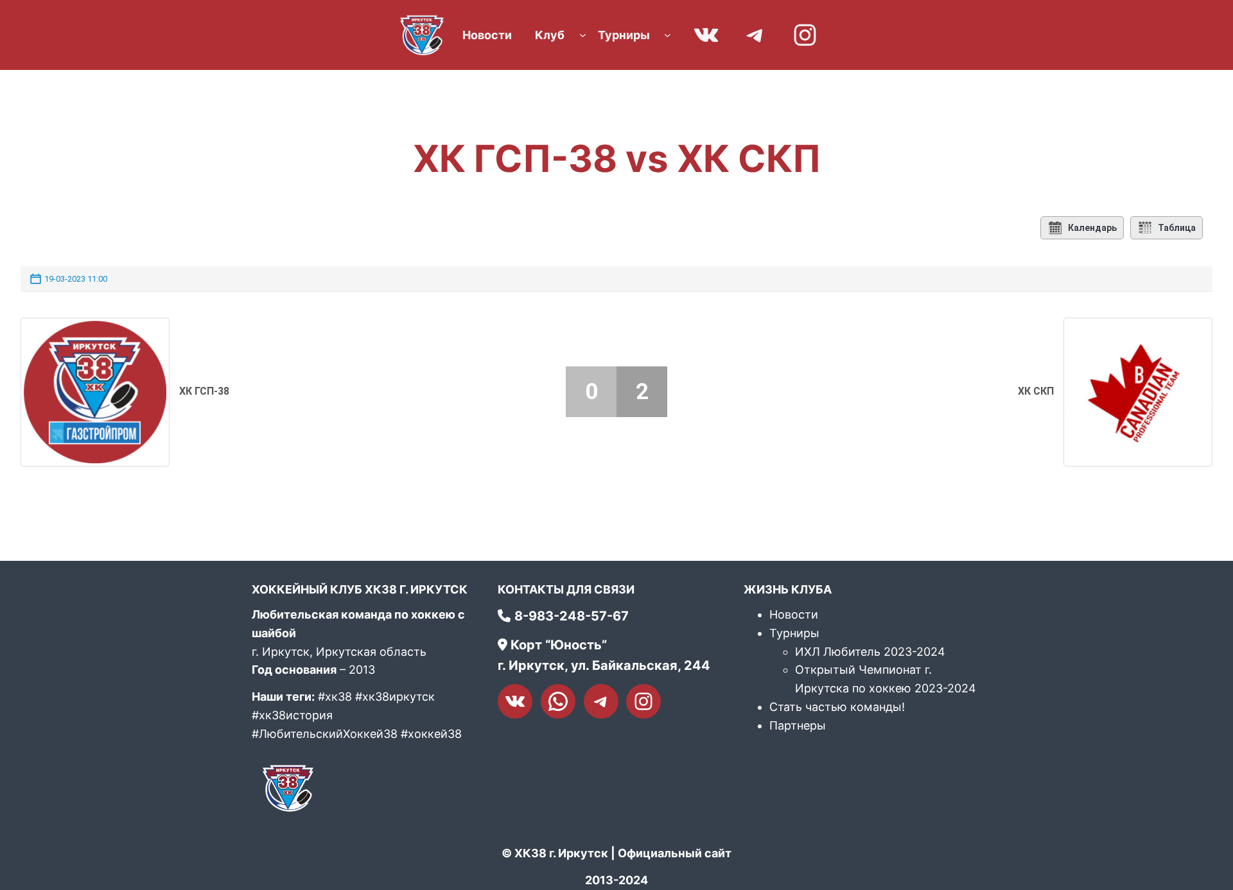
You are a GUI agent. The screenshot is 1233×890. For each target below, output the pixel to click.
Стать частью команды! (837, 707)
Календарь (1092, 228)
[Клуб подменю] (582, 35)
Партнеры (797, 725)
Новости (793, 614)
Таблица (1177, 228)
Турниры (794, 633)
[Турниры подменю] (667, 35)
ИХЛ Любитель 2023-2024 (870, 651)
